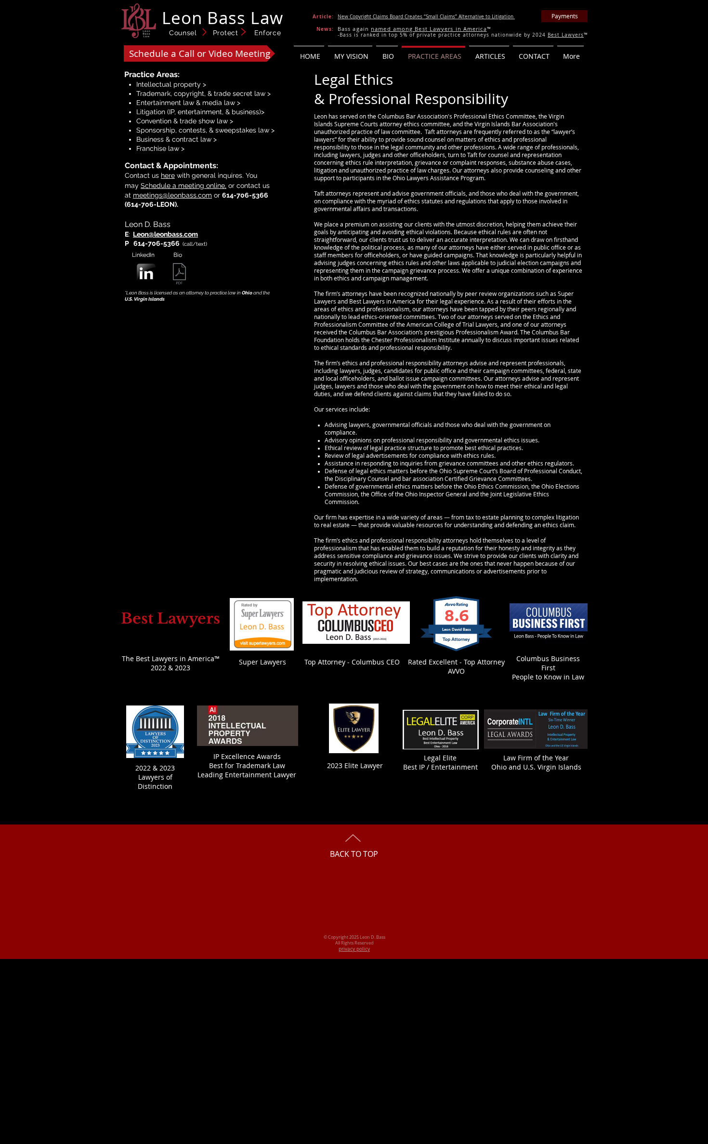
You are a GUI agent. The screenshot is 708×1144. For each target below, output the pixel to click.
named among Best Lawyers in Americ (427, 28)
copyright (189, 93)
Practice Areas (151, 74)
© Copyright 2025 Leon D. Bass (354, 937)
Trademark (153, 93)
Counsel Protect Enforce (225, 33)
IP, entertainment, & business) (215, 112)
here (168, 175)
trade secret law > (242, 93)
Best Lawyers (566, 35)
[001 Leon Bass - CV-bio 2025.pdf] (179, 275)
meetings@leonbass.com (172, 195)
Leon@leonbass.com (165, 234)
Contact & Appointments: (171, 165)
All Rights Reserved (354, 943)
